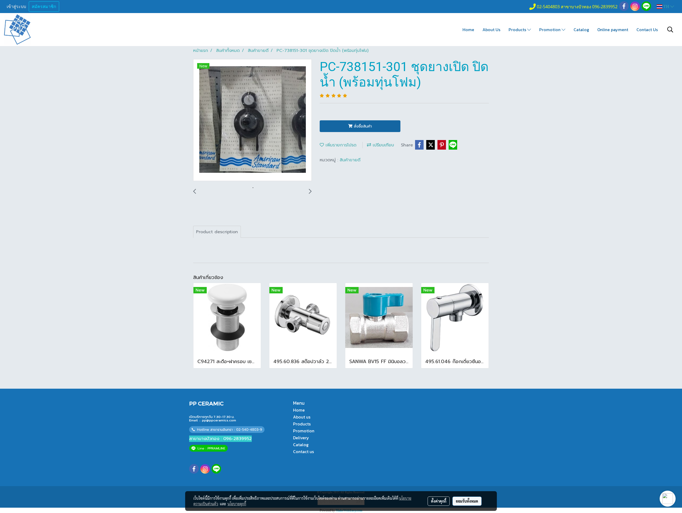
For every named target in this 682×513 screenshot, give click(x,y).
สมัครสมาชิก (44, 6)
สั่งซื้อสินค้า (362, 126)
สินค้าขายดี (350, 160)
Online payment (612, 29)
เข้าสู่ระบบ (16, 6)
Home (468, 29)
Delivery (301, 437)
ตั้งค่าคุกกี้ (438, 501)
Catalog (581, 29)
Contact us (303, 451)
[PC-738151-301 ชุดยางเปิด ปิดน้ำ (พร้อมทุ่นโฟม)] (252, 120)
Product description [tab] (217, 232)
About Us (491, 29)
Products (518, 29)
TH (666, 6)
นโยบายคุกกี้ (237, 503)
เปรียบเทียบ (382, 145)
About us (301, 417)
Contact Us (647, 29)
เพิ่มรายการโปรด (340, 145)
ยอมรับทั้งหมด (467, 501)
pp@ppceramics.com (219, 420)
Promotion (550, 29)
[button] (670, 29)
